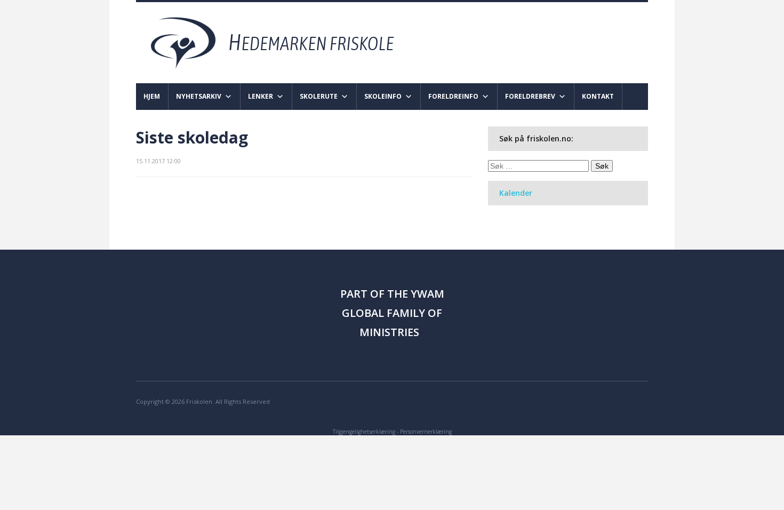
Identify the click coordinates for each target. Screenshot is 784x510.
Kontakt (598, 96)
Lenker (260, 96)
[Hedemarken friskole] (282, 41)
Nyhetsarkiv (198, 96)
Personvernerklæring (426, 431)
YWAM (427, 293)
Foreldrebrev (530, 96)
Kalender (515, 193)
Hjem (151, 96)
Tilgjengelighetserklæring (364, 431)
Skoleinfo (383, 96)
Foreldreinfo (453, 96)
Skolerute (319, 96)
